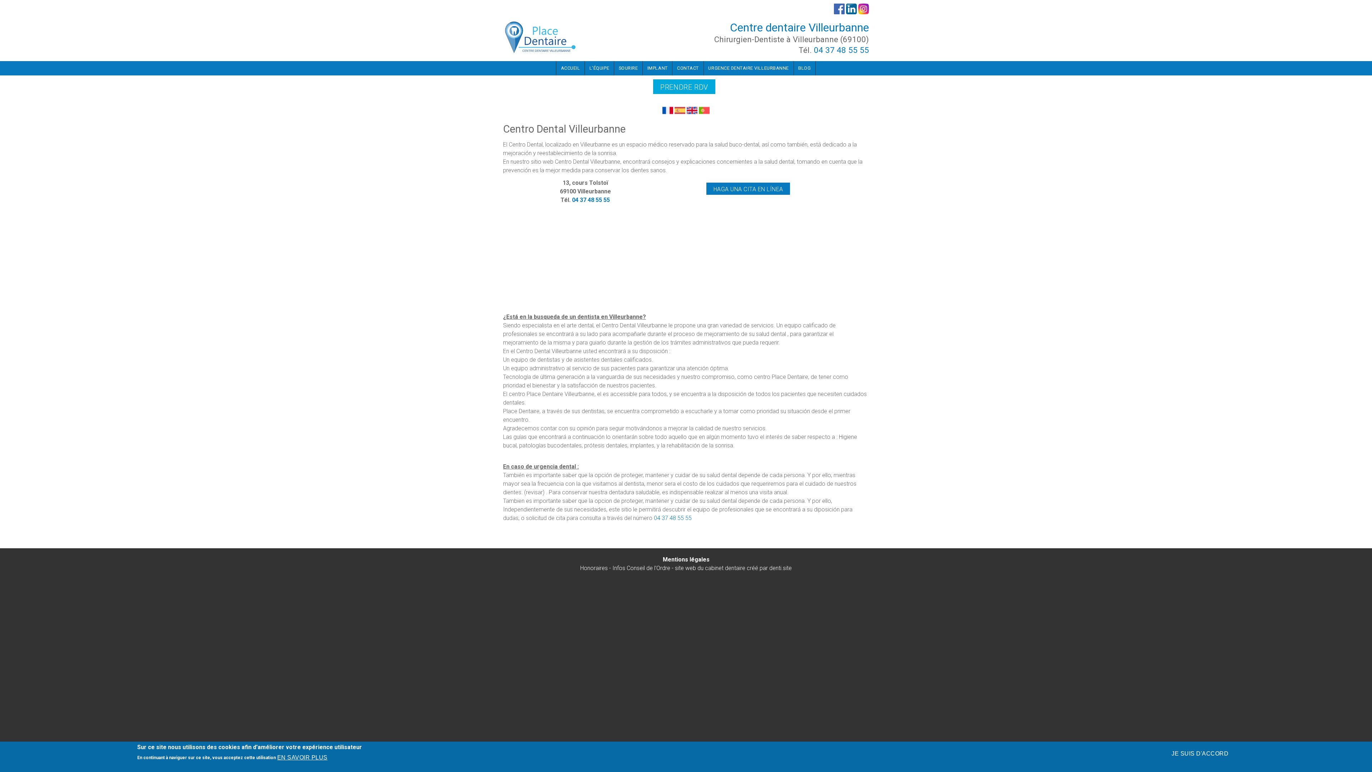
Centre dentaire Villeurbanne (799, 27)
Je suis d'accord (1200, 754)
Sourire (628, 68)
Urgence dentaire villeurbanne (748, 68)
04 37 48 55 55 (841, 50)
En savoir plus (302, 757)
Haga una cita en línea (748, 189)
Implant (657, 68)
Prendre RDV (684, 87)
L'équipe (599, 68)
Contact (688, 68)
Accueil (570, 68)
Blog (804, 68)
